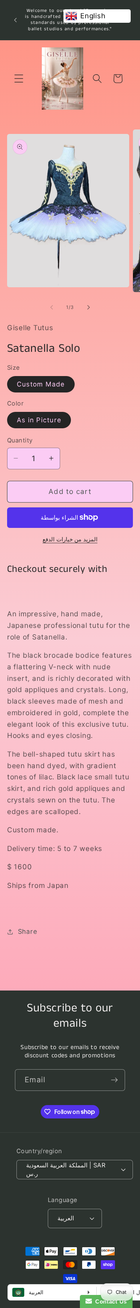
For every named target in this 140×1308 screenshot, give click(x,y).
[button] (19, 78)
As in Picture (39, 420)
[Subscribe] (114, 1080)
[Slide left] (51, 307)
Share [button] (27, 931)
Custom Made (41, 384)
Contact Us (109, 1301)
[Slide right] (88, 307)
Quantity (20, 440)
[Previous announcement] (15, 20)
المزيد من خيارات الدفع (70, 539)
